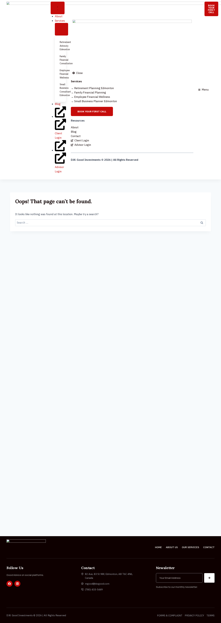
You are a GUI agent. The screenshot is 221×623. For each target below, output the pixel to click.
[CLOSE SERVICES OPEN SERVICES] (61, 29)
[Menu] (199, 89)
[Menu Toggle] (58, 8)
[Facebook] (9, 584)
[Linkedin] (17, 584)
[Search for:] (110, 222)
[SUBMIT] (209, 578)
